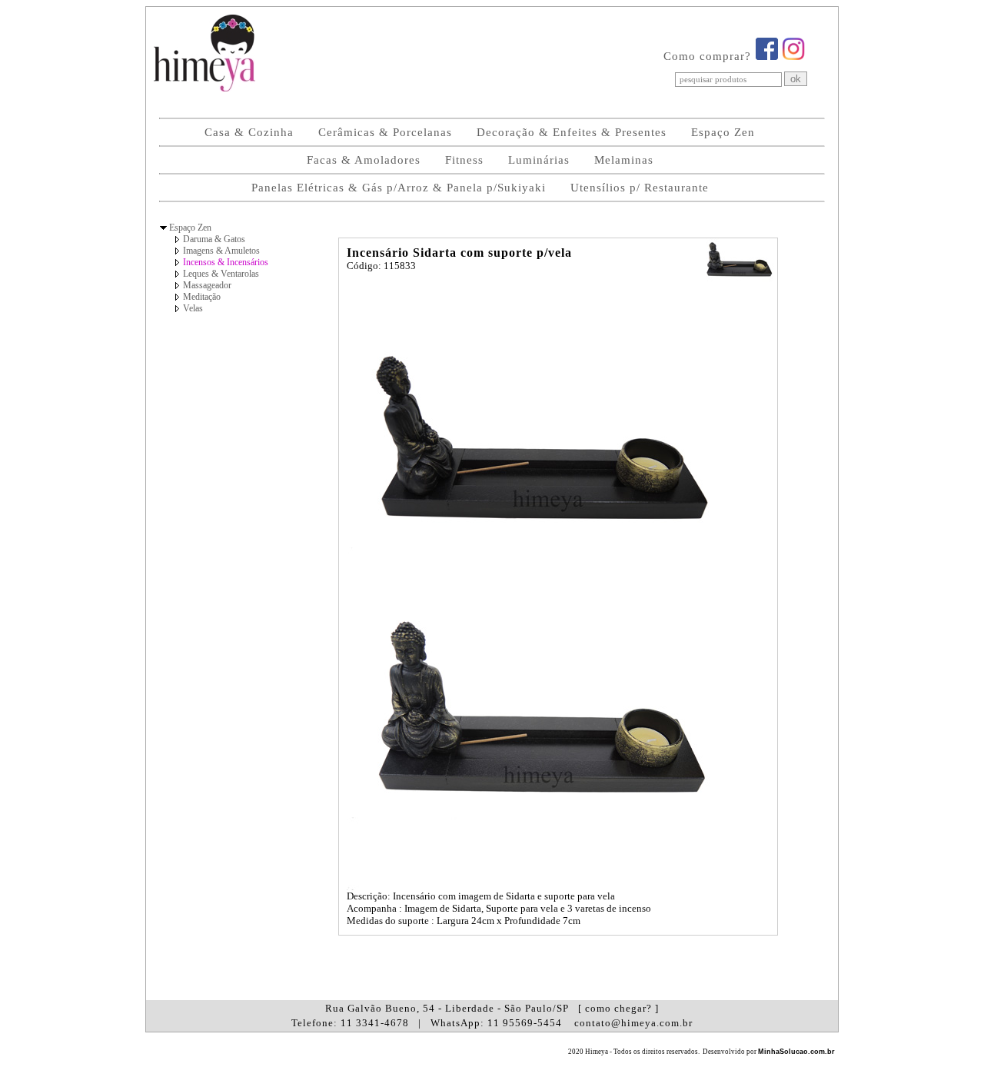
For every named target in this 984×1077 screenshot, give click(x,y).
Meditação (202, 296)
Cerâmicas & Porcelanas (385, 132)
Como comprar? (707, 56)
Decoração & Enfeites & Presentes (572, 132)
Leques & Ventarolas (221, 273)
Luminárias (539, 160)
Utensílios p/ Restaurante (639, 187)
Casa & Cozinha (249, 132)
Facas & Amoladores (364, 160)
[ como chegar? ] (618, 1008)
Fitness (464, 160)
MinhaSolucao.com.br (796, 1051)
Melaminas (623, 160)
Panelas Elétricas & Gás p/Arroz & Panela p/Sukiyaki (398, 187)
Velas (193, 308)
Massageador (207, 285)
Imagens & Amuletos (221, 250)
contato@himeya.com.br (633, 1023)
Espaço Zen (723, 132)
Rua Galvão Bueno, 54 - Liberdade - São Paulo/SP (492, 1008)
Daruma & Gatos (214, 239)
